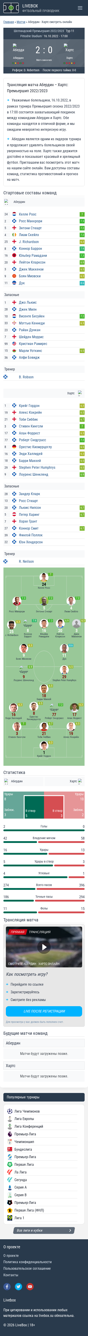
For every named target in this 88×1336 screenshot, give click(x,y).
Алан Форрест (29, 433)
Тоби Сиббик (28, 419)
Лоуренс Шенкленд (33, 474)
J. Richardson (29, 242)
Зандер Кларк (29, 494)
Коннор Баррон (30, 248)
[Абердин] (18, 53)
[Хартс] (70, 53)
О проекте (11, 1255)
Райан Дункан (29, 330)
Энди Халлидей (30, 454)
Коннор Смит (29, 528)
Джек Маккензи (31, 269)
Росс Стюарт (28, 501)
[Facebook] (7, 1286)
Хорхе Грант (28, 521)
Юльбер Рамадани (33, 255)
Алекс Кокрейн (30, 412)
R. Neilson (26, 561)
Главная (8, 22)
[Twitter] (18, 1286)
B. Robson (26, 377)
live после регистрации (44, 1011)
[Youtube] (30, 1286)
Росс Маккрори (30, 221)
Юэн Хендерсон (31, 542)
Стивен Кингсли (31, 426)
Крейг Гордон (29, 406)
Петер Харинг (29, 514)
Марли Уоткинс (30, 351)
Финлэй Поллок (31, 535)
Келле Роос (27, 214)
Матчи (21, 22)
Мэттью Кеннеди (32, 323)
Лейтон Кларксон (32, 262)
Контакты (10, 1275)
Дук (22, 283)
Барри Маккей (30, 461)
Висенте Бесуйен (31, 316)
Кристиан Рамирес (33, 344)
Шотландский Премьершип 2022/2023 (39, 31)
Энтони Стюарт (30, 228)
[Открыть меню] (80, 8)
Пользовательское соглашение (27, 1268)
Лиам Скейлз (29, 235)
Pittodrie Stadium (31, 36)
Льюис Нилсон (30, 507)
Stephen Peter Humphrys (37, 467)
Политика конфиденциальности (27, 1262)
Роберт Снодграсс (32, 440)
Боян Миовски (30, 276)
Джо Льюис (28, 302)
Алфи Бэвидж (29, 357)
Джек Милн (28, 309)
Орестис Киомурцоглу (35, 447)
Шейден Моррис (31, 337)
